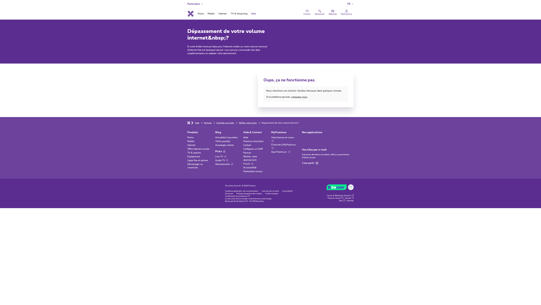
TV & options (194, 153)
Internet (191, 145)
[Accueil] (188, 122)
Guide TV (220, 160)
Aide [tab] (253, 14)
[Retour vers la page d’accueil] (190, 13)
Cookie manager (271, 193)
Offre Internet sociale (198, 149)
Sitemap (350, 200)
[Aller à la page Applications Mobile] (304, 138)
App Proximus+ (279, 152)
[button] (350, 4)
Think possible (222, 141)
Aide (245, 137)
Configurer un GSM (253, 149)
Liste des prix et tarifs (270, 191)
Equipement (193, 156)
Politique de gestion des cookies (249, 193)
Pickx (219, 151)
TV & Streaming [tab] (239, 14)
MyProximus (278, 132)
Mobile (190, 141)
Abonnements (222, 164)
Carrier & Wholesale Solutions (339, 195)
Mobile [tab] (211, 14)
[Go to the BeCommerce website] (340, 187)
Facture (247, 153)
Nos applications (312, 132)
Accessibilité (249, 167)
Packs (190, 137)
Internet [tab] (223, 14)
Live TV (219, 156)
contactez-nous (299, 97)
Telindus (348, 198)
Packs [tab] (201, 14)
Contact (247, 145)
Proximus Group (334, 198)
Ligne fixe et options (197, 160)
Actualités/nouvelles (226, 137)
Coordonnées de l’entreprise (236, 196)
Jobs (340, 200)
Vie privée (229, 193)
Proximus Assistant (253, 141)
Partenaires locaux (253, 171)
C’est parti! (308, 163)
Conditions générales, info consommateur (241, 191)
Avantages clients (224, 145)
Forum (247, 164)
